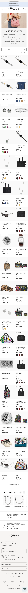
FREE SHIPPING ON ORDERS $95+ (14, 4)
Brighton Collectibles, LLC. (11, 585)
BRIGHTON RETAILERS (12, 588)
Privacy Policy (4, 582)
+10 (10, 127)
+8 (24, 178)
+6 (24, 101)
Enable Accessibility (14, 1)
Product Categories (22, 582)
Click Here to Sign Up (10, 559)
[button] (2, 9)
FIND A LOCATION (12, 528)
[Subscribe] (24, 551)
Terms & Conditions (12, 582)
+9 (9, 152)
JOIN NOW (10, 517)
